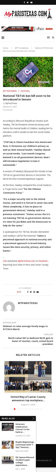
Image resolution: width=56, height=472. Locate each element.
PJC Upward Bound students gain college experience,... (25, 461)
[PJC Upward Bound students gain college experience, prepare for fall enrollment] (8, 460)
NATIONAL (25, 91)
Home (5, 48)
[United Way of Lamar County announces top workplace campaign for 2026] (28, 377)
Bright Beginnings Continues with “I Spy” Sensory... (25, 445)
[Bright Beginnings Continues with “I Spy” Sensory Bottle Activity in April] (8, 445)
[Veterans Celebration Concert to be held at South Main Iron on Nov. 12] (8, 427)
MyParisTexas (11, 103)
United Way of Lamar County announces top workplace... (28, 398)
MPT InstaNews (22, 48)
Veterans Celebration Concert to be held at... (22, 428)
